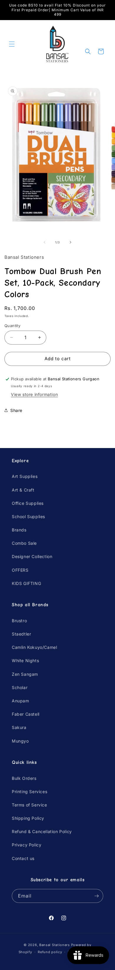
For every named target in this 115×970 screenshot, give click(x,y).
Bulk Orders (24, 778)
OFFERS (20, 570)
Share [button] (16, 410)
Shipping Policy (28, 818)
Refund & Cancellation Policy (42, 831)
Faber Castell (26, 714)
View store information (34, 394)
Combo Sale (24, 543)
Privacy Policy (26, 844)
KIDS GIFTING (26, 583)
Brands (19, 529)
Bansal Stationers (54, 945)
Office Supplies (28, 503)
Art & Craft (23, 489)
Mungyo (20, 740)
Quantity (12, 325)
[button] (11, 44)
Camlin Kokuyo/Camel (34, 647)
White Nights (25, 660)
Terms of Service (29, 804)
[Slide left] (44, 242)
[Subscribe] (96, 896)
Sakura (19, 727)
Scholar (19, 687)
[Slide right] (70, 242)
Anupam (20, 700)
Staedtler (21, 633)
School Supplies (28, 516)
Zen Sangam (25, 674)
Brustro (19, 620)
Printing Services (29, 791)
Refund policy (50, 952)
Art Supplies (24, 476)
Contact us (23, 858)
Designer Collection (32, 556)
